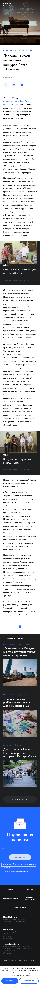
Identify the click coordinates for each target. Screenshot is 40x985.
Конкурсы (7, 50)
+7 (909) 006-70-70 (9, 921)
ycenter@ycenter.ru (8, 938)
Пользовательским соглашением (20, 975)
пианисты (19, 50)
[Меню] (36, 3)
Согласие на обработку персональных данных (15, 871)
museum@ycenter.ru (9, 924)
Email (3, 849)
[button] (6, 85)
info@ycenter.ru (7, 936)
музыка (29, 50)
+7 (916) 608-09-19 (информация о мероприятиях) (18, 948)
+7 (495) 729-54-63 (9, 951)
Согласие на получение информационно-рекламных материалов (20, 873)
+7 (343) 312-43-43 (9, 934)
